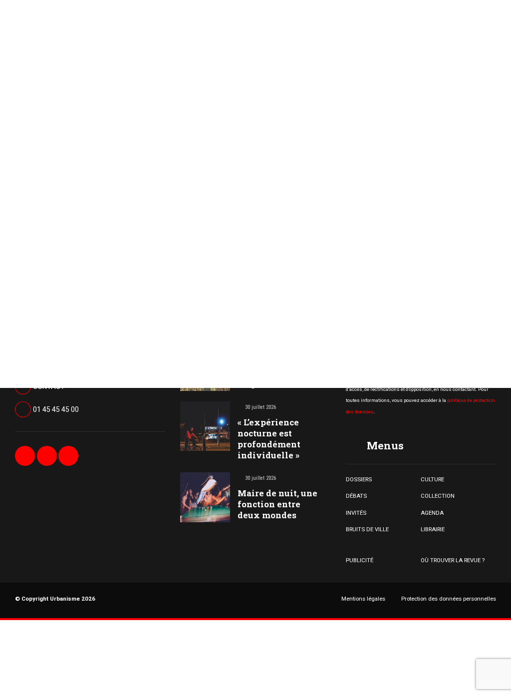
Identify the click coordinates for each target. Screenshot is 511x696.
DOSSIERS (359, 479)
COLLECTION (438, 495)
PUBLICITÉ (359, 560)
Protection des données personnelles (448, 598)
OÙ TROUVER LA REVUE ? (453, 560)
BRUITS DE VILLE (367, 529)
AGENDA (432, 512)
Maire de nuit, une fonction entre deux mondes (277, 504)
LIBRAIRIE (433, 529)
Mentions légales (363, 598)
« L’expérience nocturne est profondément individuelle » (269, 438)
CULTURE (432, 479)
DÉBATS (356, 495)
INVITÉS (356, 512)
